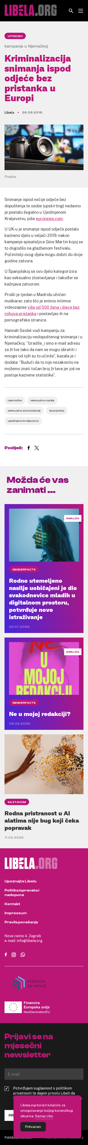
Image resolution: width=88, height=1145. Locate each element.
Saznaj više (44, 1116)
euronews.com (49, 218)
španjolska (56, 410)
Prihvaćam (33, 1127)
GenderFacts (24, 569)
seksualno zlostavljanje (24, 410)
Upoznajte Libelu (21, 881)
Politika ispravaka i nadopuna (22, 892)
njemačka (15, 400)
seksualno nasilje (42, 400)
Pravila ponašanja (21, 922)
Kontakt (12, 904)
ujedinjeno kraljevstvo (23, 420)
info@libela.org (29, 940)
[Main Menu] (81, 11)
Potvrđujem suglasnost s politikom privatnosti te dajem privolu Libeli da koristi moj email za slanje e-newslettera (47, 1093)
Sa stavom (17, 802)
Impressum (16, 913)
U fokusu (15, 36)
